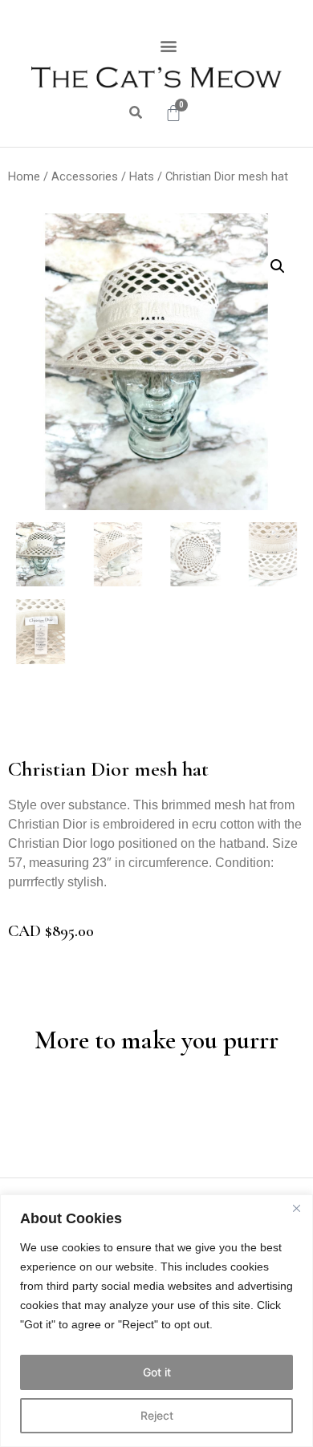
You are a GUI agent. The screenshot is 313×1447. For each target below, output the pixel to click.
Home (24, 176)
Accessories (84, 176)
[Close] (296, 1208)
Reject (156, 1415)
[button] (169, 45)
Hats (141, 176)
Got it (157, 1372)
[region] (156, 1320)
